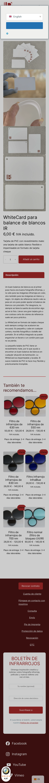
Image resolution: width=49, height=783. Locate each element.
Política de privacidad (29, 723)
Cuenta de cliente (32, 593)
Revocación (32, 638)
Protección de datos (32, 631)
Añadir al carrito (31, 259)
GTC (32, 644)
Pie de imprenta (32, 624)
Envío (32, 617)
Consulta (32, 611)
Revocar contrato (31, 586)
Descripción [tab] (12, 275)
